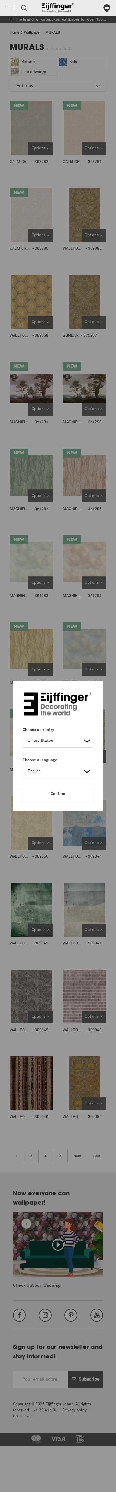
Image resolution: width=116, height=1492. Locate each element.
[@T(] (10, 8)
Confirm (58, 794)
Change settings (21, 1483)
